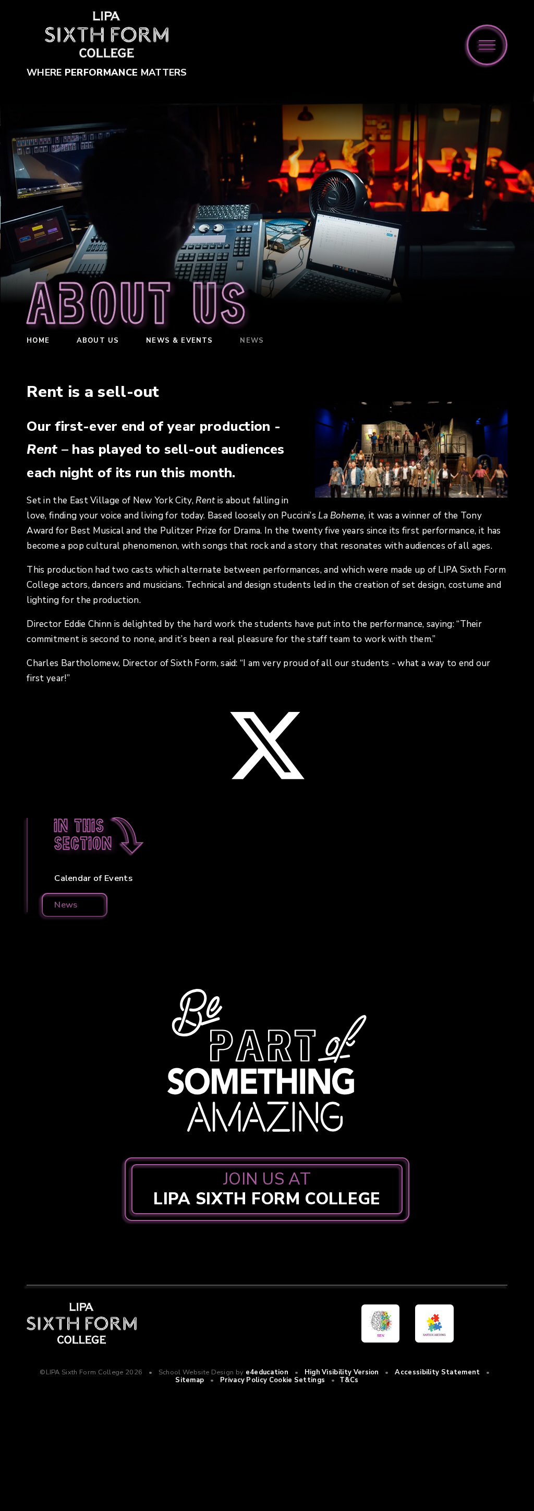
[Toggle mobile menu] (487, 45)
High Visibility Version (342, 1372)
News (252, 340)
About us (98, 340)
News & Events (179, 340)
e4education (267, 1372)
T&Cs (349, 1380)
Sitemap (189, 1380)
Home (38, 340)
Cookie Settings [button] (297, 1380)
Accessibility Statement (437, 1372)
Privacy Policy (243, 1380)
